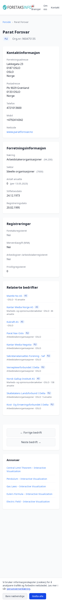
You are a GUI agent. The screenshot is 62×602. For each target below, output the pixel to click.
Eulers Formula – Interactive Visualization (29, 494)
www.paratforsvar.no (20, 132)
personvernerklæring (18, 588)
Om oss (45, 7)
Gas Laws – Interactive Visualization (26, 486)
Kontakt (55, 7)
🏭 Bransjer (36, 7)
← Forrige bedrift (31, 432)
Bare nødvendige (14, 596)
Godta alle (37, 596)
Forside (7, 22)
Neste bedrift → (31, 442)
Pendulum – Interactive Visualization (27, 478)
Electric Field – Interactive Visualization (28, 501)
